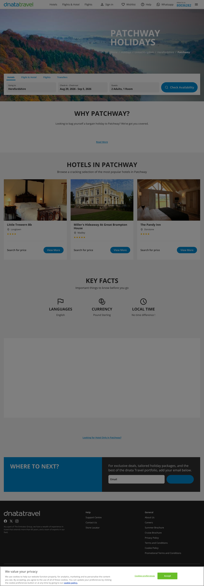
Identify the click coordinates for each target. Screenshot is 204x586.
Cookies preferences (145, 575)
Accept (167, 575)
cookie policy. (71, 582)
